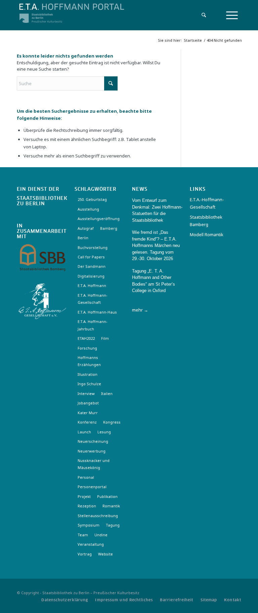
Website (105, 553)
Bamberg (108, 228)
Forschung (87, 348)
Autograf (86, 228)
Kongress (112, 422)
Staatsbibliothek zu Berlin (42, 201)
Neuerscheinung (93, 441)
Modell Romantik (206, 234)
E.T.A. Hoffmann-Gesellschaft (93, 299)
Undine (101, 534)
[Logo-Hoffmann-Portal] (95, 10)
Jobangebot (88, 402)
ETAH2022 (86, 338)
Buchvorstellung (93, 247)
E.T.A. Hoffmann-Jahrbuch (93, 325)
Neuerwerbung (91, 451)
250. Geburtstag (92, 199)
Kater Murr (88, 412)
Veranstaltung (91, 544)
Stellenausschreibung (98, 515)
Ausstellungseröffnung (99, 218)
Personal (86, 477)
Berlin (83, 237)
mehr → (140, 310)
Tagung (113, 525)
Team (83, 534)
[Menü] (232, 15)
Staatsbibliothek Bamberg (206, 220)
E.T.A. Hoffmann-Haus (97, 312)
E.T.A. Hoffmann (92, 285)
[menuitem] (202, 15)
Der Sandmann (91, 266)
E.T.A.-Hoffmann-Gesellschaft (207, 203)
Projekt (84, 496)
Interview (86, 393)
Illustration (87, 374)
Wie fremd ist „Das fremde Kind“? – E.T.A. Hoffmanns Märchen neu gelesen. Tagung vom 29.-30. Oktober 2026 (156, 245)
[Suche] (202, 15)
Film (105, 338)
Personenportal (92, 486)
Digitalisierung (91, 276)
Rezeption (87, 505)
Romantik (111, 505)
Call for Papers (91, 256)
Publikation (107, 496)
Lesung (104, 431)
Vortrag (85, 553)
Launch (84, 431)
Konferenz (87, 422)
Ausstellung (88, 209)
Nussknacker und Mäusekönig (94, 464)
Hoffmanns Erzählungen (89, 361)
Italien (107, 393)
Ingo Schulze (89, 383)
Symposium (88, 525)
